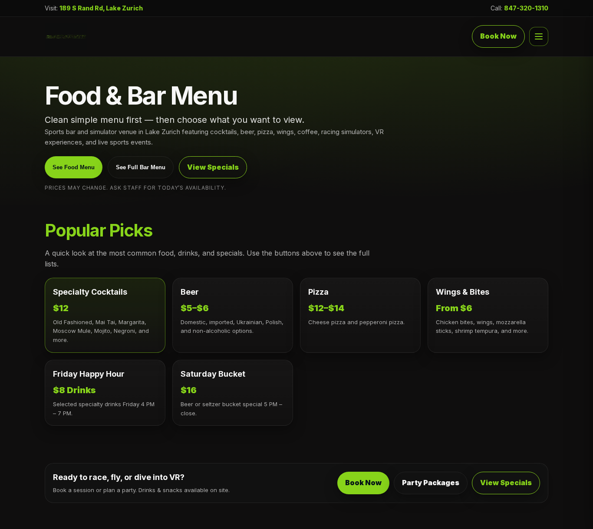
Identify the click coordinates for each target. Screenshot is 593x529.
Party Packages (430, 482)
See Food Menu (74, 167)
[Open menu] (538, 36)
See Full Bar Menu (140, 167)
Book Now (498, 36)
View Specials (213, 167)
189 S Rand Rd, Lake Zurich (101, 8)
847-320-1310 (526, 8)
